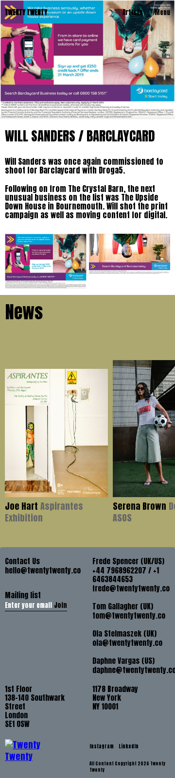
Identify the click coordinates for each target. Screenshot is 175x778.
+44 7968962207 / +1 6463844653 (125, 575)
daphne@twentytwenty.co (131, 670)
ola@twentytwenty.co (127, 643)
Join (60, 605)
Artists (132, 12)
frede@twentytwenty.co (131, 588)
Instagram (102, 746)
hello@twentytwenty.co (43, 570)
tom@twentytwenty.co (128, 615)
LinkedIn (129, 746)
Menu (162, 12)
